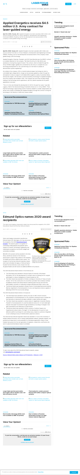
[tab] (6, 188)
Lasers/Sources (24, 12)
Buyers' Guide (56, 12)
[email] (31, 46)
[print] (50, 46)
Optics (31, 12)
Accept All (74, 472)
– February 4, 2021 (37, 355)
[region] (27, 191)
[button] (4, 4)
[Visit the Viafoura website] (48, 193)
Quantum (37, 12)
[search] (6, 4)
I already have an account (27, 204)
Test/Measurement (46, 12)
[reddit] (29, 46)
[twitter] (27, 46)
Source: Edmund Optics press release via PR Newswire (18, 355)
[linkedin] (25, 46)
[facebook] (22, 46)
